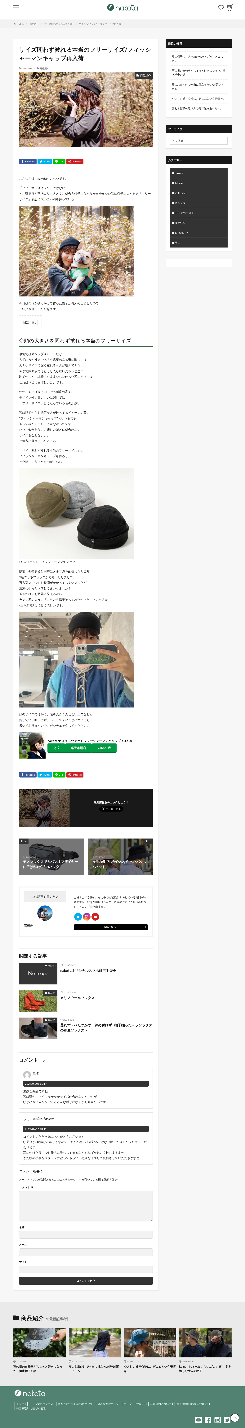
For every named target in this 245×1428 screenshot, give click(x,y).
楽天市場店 (78, 748)
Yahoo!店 (104, 748)
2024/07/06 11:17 (36, 1083)
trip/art (179, 183)
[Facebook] (28, 161)
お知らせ (180, 193)
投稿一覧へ (110, 926)
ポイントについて (134, 1403)
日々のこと (181, 232)
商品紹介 (34, 23)
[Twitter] (45, 161)
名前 (21, 1227)
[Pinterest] (74, 161)
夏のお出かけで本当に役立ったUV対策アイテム (198, 86)
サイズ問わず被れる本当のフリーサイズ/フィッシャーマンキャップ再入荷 (82, 23)
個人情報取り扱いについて (192, 1403)
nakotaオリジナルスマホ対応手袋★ (88, 970)
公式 (56, 748)
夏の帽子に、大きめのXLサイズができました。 (197, 58)
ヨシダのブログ (184, 212)
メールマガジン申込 (41, 1403)
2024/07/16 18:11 (36, 1129)
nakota (179, 173)
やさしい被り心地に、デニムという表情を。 (198, 98)
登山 (177, 242)
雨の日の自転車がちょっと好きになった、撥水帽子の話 (198, 72)
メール (23, 1244)
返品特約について (108, 1403)
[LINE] (59, 161)
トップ (20, 1403)
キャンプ (180, 202)
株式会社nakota (43, 1118)
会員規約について (161, 1403)
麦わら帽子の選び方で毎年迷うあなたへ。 (197, 108)
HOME (20, 23)
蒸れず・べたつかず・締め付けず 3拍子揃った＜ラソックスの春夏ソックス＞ (106, 1027)
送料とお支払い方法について (75, 1403)
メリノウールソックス (77, 998)
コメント (26, 1187)
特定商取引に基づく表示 (31, 1408)
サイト (23, 1261)
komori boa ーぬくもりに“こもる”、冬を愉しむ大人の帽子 (205, 1369)
